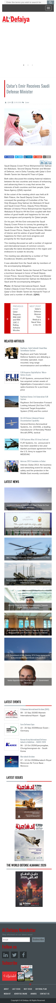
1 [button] (23, 65)
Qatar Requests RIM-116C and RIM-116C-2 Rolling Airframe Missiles (17, 321)
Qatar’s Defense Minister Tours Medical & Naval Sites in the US (36, 317)
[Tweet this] (19, 156)
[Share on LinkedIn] (28, 156)
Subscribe (17, 973)
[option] (27, 44)
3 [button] (32, 65)
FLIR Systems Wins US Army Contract (34, 439)
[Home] (15, 19)
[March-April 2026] (29, 802)
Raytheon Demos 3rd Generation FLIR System (34, 398)
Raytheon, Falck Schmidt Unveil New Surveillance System (33, 349)
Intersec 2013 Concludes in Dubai (32, 461)
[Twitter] (14, 955)
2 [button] (28, 65)
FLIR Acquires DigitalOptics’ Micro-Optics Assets (33, 373)
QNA (9, 102)
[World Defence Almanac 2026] (29, 889)
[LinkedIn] (5, 955)
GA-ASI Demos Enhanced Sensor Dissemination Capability (32, 419)
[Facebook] (23, 955)
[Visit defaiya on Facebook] (9, 156)
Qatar (27, 102)
